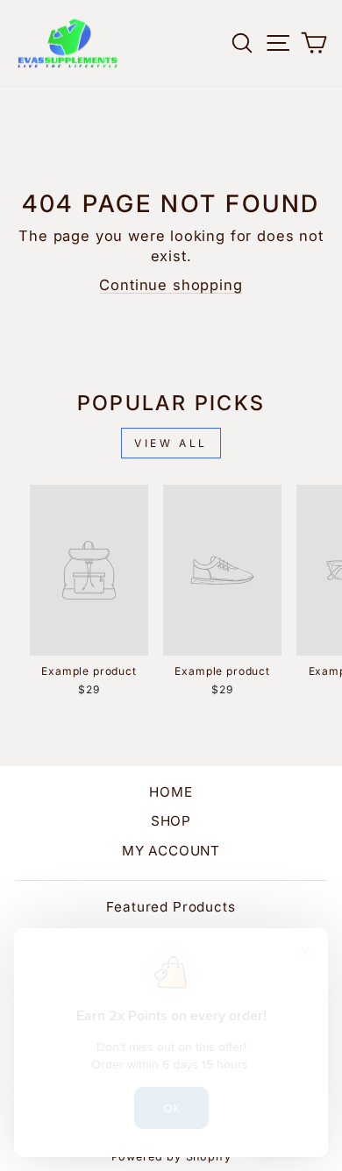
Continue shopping (170, 285)
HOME (170, 792)
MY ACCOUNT (171, 850)
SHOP (171, 821)
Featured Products (170, 906)
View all (171, 443)
